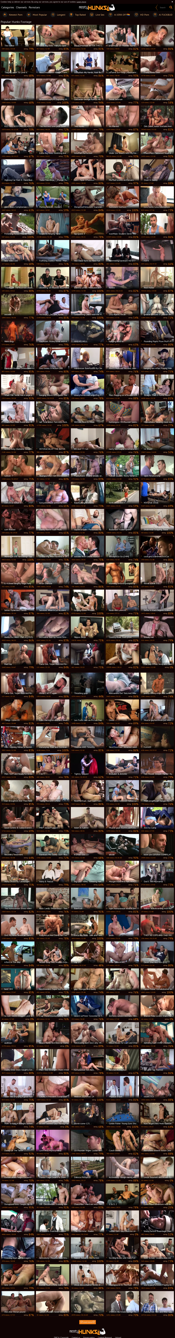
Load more (88, 1322)
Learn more (81, 2)
